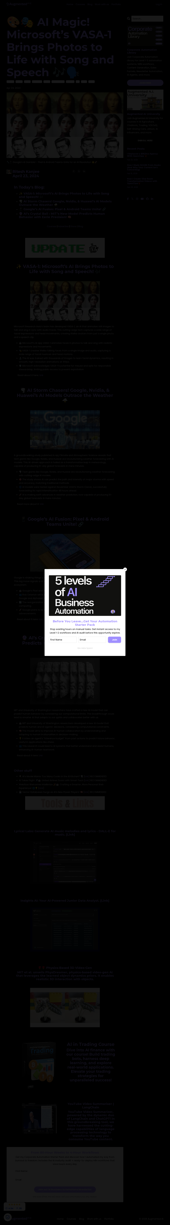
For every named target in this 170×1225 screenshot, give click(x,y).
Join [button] (114, 639)
